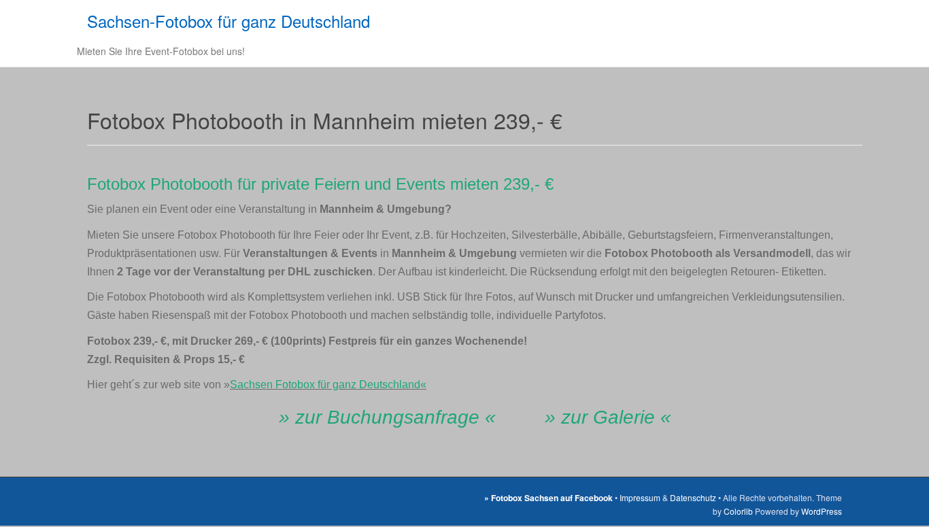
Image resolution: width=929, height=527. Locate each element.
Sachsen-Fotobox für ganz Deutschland (228, 21)
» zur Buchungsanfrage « (387, 417)
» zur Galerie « (608, 417)
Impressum (640, 497)
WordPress (821, 511)
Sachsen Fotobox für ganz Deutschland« (328, 384)
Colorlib (738, 511)
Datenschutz (693, 497)
